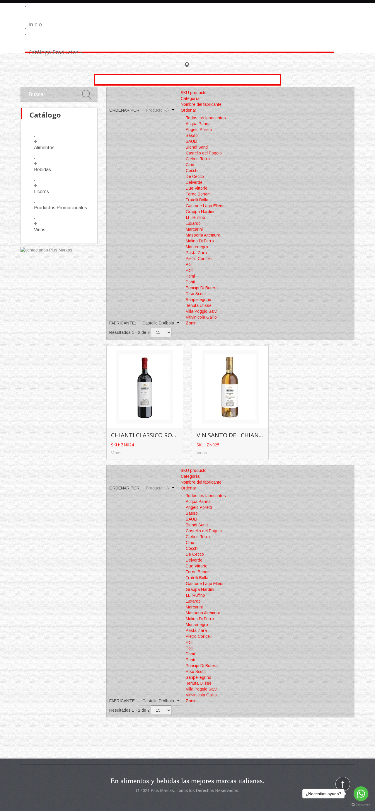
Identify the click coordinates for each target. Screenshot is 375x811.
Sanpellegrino (198, 299)
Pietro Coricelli (199, 258)
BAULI (191, 141)
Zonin (191, 323)
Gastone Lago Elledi (204, 205)
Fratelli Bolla (197, 200)
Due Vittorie (196, 188)
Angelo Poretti (199, 129)
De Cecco (195, 176)
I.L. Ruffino (195, 217)
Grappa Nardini (200, 211)
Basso (192, 135)
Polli (189, 270)
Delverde (194, 182)
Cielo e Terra (198, 159)
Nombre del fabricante (201, 104)
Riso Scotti (196, 293)
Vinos (39, 229)
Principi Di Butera (202, 287)
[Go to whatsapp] (361, 793)
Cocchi (192, 170)
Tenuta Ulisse (199, 305)
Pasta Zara (196, 252)
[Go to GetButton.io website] (361, 805)
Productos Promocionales (60, 207)
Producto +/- (157, 110)
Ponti (190, 282)
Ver (146, 377)
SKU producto (194, 92)
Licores (41, 191)
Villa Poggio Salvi (201, 311)
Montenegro (197, 246)
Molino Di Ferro (200, 241)
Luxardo (193, 223)
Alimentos (44, 147)
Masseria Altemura (203, 235)
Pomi (190, 276)
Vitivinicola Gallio (201, 317)
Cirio (190, 164)
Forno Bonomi (199, 194)
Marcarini (194, 229)
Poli (189, 264)
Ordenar (188, 110)
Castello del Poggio (204, 153)
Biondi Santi (197, 147)
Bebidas (42, 169)
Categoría (190, 98)
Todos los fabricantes (206, 117)
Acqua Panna (198, 123)
